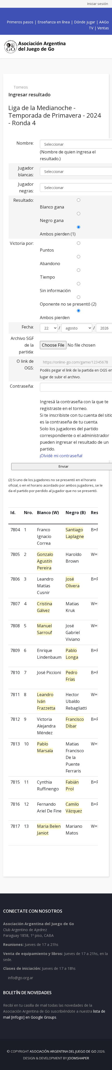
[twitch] (63, 14)
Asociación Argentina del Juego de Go (63, 1051)
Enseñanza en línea (54, 21)
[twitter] (46, 14)
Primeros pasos (20, 21)
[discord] (69, 14)
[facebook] (40, 14)
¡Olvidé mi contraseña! (61, 456)
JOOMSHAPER (78, 1058)
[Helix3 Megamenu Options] (104, 46)
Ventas (103, 27)
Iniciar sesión (97, 3)
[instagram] (57, 14)
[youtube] (51, 14)
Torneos (21, 87)
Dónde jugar (84, 21)
